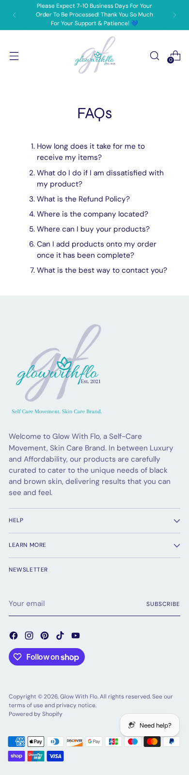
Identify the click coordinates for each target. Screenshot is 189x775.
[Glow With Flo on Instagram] (30, 637)
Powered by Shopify (36, 714)
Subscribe (163, 604)
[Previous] (14, 15)
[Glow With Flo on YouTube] (76, 637)
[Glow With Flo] (94, 56)
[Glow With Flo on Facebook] (14, 637)
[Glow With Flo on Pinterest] (45, 637)
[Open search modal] (154, 55)
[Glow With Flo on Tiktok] (61, 637)
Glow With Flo (78, 696)
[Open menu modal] (14, 55)
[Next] (174, 15)
